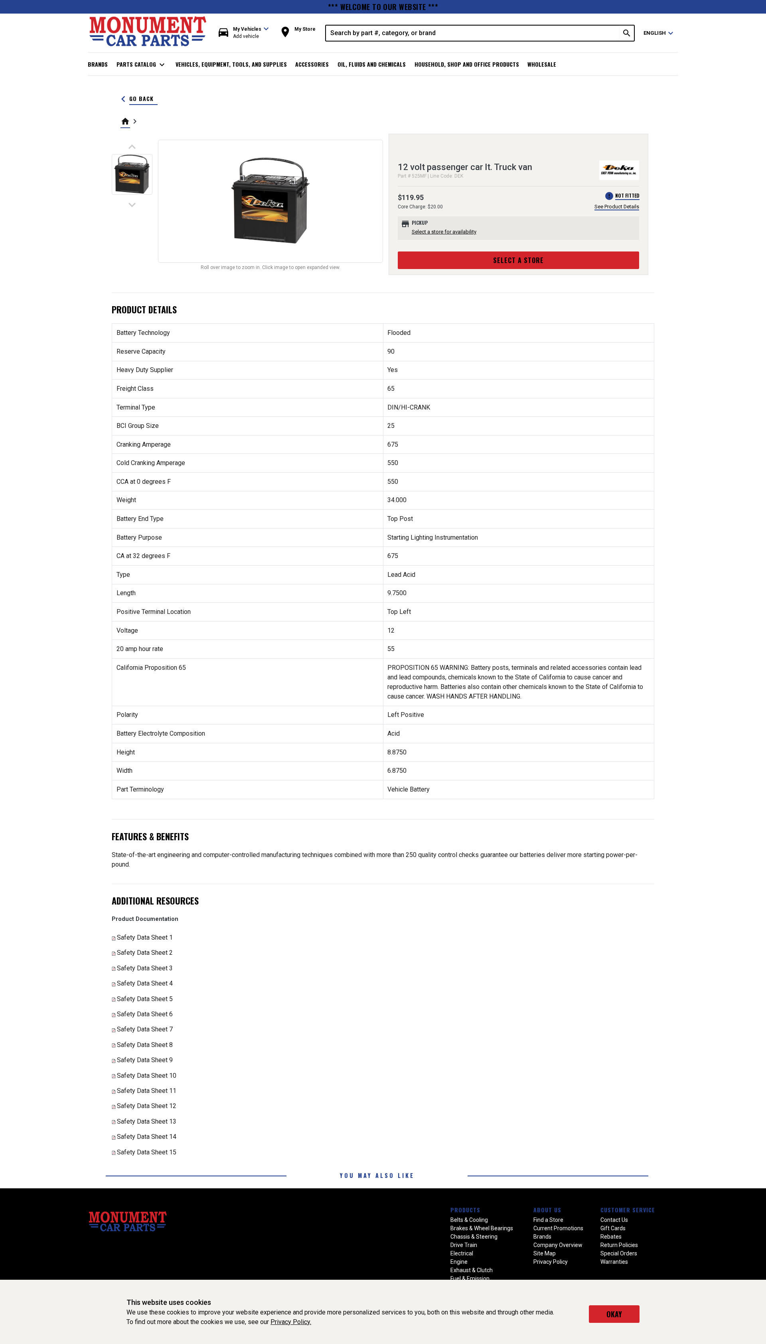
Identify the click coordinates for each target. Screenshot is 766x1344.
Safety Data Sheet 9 (145, 1060)
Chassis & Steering (474, 1236)
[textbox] (473, 33)
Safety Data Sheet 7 (145, 1029)
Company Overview (557, 1245)
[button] (243, 33)
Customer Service (627, 1209)
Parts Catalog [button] (141, 64)
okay (614, 1314)
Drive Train (463, 1245)
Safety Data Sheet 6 (145, 1014)
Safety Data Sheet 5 (145, 999)
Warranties (614, 1262)
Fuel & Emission (470, 1278)
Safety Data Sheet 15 (146, 1152)
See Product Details (616, 207)
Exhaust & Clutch (471, 1270)
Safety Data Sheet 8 (145, 1045)
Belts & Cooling (469, 1220)
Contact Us (614, 1220)
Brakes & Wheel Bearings (481, 1228)
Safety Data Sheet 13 (146, 1121)
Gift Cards (613, 1228)
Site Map (544, 1253)
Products (465, 1209)
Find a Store (548, 1220)
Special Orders (618, 1253)
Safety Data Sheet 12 (146, 1106)
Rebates (611, 1236)
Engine (459, 1262)
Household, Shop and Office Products (467, 64)
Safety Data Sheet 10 (146, 1075)
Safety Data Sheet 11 (146, 1091)
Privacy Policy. (290, 1322)
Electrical (461, 1253)
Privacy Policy (550, 1262)
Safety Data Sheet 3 (145, 968)
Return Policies (619, 1245)
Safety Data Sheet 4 (145, 983)
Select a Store (518, 260)
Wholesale (541, 64)
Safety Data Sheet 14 (146, 1136)
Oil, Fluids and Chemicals (372, 64)
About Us (547, 1209)
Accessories (312, 64)
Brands (98, 64)
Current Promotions (558, 1228)
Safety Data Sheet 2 (145, 952)
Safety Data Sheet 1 (145, 937)
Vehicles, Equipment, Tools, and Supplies (231, 64)
